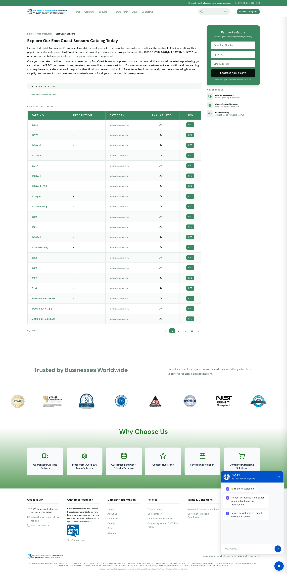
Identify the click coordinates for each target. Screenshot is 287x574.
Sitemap (111, 532)
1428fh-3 (36, 155)
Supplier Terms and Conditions (203, 508)
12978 (35, 135)
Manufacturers (44, 33)
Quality (111, 523)
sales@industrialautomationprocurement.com (211, 3)
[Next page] (198, 330)
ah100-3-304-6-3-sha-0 (43, 318)
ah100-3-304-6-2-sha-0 (43, 298)
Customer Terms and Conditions (198, 515)
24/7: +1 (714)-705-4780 (249, 3)
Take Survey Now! (76, 540)
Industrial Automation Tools (43, 94)
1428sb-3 (36, 176)
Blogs (135, 11)
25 (192, 330)
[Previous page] (165, 330)
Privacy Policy (154, 508)
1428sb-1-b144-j (40, 247)
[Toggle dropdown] (108, 12)
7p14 (34, 288)
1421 (34, 226)
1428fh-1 (36, 237)
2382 (34, 257)
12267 (35, 165)
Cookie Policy (154, 513)
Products (102, 11)
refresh (278, 477)
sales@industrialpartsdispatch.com (45, 519)
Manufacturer (120, 11)
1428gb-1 (36, 145)
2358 (34, 267)
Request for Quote (248, 11)
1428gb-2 (36, 196)
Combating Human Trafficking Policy (163, 525)
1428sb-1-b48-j (39, 206)
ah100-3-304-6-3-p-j (42, 308)
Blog (109, 528)
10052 (35, 124)
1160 (34, 216)
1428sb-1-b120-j (40, 186)
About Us (89, 11)
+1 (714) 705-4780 (40, 525)
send (277, 549)
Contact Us (147, 11)
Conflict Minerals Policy (159, 518)
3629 (34, 278)
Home (77, 11)
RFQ (190, 125)
